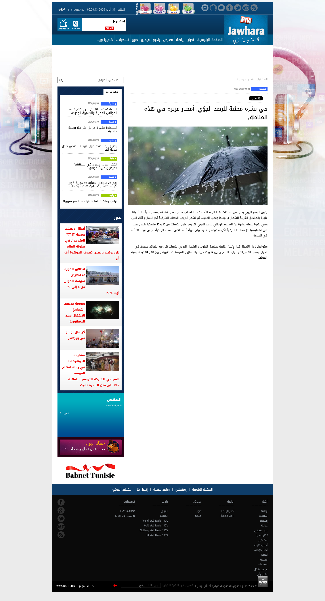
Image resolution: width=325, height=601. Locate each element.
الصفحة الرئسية (202, 490)
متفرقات (263, 564)
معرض (168, 39)
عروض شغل (261, 569)
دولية (112, 159)
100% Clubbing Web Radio (154, 530)
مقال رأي (262, 574)
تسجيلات (122, 39)
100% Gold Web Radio (156, 525)
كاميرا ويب (105, 39)
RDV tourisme (127, 511)
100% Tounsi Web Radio (155, 520)
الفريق (164, 511)
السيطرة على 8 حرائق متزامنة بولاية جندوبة (92, 129)
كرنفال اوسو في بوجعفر (75, 335)
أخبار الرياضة (227, 511)
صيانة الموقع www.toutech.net (75, 586)
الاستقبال (262, 79)
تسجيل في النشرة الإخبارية (177, 585)
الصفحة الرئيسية (210, 39)
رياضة (180, 39)
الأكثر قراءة (112, 92)
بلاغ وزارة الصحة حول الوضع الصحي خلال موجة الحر (89, 148)
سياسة (263, 515)
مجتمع (264, 559)
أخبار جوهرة (261, 549)
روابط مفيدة (161, 490)
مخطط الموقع (121, 490)
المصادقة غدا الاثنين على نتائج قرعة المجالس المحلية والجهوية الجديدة (93, 111)
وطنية (240, 79)
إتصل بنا (142, 490)
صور (135, 39)
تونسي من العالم (125, 515)
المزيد (66, 413)
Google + (61, 510)
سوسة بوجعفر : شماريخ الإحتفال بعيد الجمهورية (74, 313)
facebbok (61, 502)
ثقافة (264, 554)
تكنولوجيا (262, 535)
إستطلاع (180, 490)
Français (77, 10)
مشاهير (263, 540)
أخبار (191, 39)
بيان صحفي (261, 530)
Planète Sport (227, 515)
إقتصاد (264, 520)
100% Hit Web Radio (157, 535)
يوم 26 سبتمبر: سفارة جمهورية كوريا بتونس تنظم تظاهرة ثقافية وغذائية (92, 184)
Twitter (61, 518)
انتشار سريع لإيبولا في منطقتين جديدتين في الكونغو (95, 166)
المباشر (164, 515)
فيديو (145, 39)
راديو (156, 39)
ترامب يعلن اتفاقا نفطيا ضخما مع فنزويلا (90, 201)
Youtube (61, 526)
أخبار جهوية (261, 545)
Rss (61, 534)
